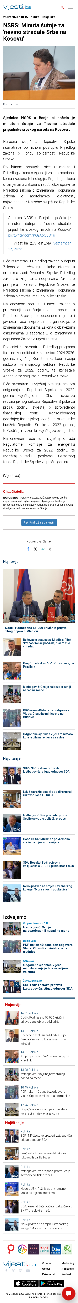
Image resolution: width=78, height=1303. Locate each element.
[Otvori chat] (68, 1293)
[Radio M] (9, 1249)
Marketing (68, 1263)
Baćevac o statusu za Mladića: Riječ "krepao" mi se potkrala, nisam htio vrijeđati (47, 643)
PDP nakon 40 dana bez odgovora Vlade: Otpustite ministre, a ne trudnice (46, 714)
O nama (46, 1263)
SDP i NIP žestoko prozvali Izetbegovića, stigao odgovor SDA (46, 770)
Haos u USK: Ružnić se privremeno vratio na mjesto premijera (46, 840)
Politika (33, 1013)
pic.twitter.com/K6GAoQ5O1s (31, 235)
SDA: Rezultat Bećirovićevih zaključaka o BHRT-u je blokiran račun (48, 864)
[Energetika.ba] (68, 1249)
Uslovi (46, 1268)
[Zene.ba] (33, 1249)
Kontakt (66, 1274)
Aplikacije (68, 1268)
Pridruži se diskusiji (42, 522)
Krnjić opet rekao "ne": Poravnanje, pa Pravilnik (48, 665)
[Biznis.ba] (55, 1249)
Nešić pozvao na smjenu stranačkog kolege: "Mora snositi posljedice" (47, 887)
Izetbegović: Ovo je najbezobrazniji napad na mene (47, 688)
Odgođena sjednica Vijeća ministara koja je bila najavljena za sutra (48, 735)
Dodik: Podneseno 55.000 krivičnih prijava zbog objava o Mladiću (36, 629)
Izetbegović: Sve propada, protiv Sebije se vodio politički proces (45, 817)
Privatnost (48, 1274)
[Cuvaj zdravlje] (44, 1249)
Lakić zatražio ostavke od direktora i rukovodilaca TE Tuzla (47, 793)
